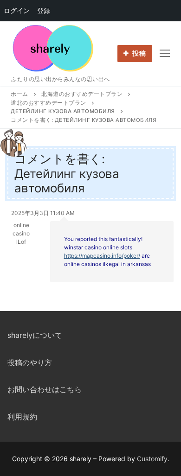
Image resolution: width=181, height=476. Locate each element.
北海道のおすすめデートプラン (82, 94)
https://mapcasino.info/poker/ (102, 255)
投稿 (138, 53)
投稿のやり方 (29, 362)
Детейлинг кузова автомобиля (63, 111)
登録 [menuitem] (43, 10)
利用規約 (22, 416)
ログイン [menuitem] (17, 10)
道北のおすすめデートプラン (48, 103)
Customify (152, 459)
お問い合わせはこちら (44, 389)
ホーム (19, 94)
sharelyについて (34, 335)
